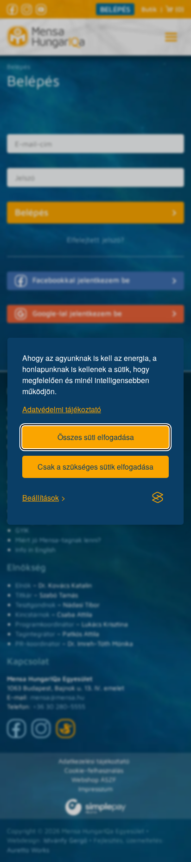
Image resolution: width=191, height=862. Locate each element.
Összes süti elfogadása (95, 436)
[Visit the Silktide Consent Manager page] (157, 497)
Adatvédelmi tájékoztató (61, 408)
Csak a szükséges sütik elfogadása (95, 466)
